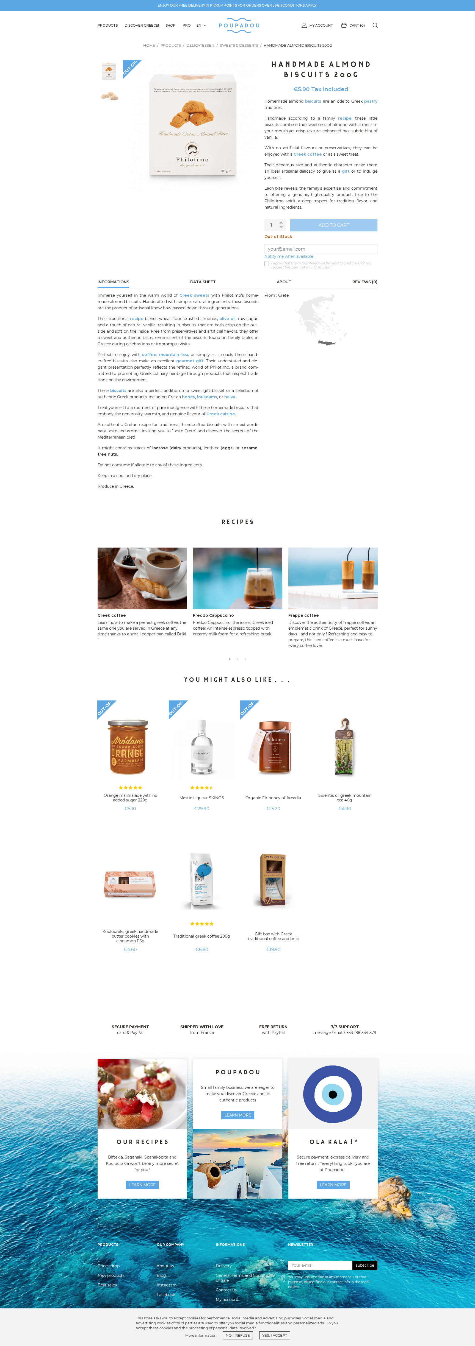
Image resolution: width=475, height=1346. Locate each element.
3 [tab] (245, 658)
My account (321, 25)
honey (188, 396)
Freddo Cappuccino (213, 615)
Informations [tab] (113, 281)
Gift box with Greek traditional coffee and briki (273, 936)
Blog (161, 1275)
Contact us (226, 1290)
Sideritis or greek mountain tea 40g (344, 798)
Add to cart (334, 225)
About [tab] (284, 281)
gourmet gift (190, 360)
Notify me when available (288, 256)
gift (346, 171)
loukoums (207, 396)
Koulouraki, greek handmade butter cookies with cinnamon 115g (130, 936)
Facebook (166, 1294)
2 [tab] (237, 658)
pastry (370, 101)
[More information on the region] (320, 319)
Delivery (224, 1265)
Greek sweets (194, 295)
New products (111, 1275)
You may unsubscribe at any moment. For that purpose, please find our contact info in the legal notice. (328, 1282)
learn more (142, 1184)
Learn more (238, 1115)
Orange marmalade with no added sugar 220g (130, 798)
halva (229, 396)
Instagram (167, 1285)
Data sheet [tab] (203, 281)
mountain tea (173, 354)
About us (165, 1265)
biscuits (313, 101)
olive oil (227, 318)
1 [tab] (229, 658)
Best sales (107, 1285)
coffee (149, 354)
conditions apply (299, 5)
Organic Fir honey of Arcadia (273, 797)
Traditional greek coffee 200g (201, 936)
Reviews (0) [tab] (364, 281)
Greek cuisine (220, 413)
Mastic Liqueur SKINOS (201, 797)
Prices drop (109, 1265)
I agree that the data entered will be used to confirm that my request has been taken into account (321, 265)
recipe (345, 118)
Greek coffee (308, 154)
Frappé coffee (303, 615)
